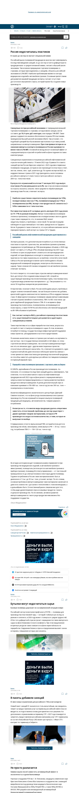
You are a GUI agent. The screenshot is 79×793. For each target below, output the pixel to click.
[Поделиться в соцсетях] (66, 48)
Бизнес (12, 42)
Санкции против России (18, 533)
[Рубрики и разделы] (66, 26)
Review (12, 594)
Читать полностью (39, 654)
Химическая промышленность (39, 533)
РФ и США (47, 31)
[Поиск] (63, 26)
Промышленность (16, 536)
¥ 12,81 (29, 31)
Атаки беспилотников (59, 31)
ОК (66, 37)
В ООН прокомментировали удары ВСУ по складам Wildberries (34, 585)
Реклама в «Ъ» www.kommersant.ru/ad (39, 12)
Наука (12, 760)
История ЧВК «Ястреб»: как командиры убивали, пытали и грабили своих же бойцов (39, 578)
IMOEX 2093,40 (36, 31)
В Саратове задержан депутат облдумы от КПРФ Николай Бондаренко (37, 572)
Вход (59, 26)
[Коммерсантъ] (12, 26)
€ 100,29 (22, 31)
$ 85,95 (16, 31)
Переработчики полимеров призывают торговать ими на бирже (39, 364)
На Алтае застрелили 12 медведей (26, 590)
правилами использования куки (38, 37)
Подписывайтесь (19, 514)
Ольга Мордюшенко (17, 526)
